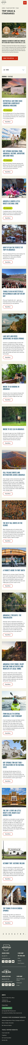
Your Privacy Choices (7, 1008)
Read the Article (8, 58)
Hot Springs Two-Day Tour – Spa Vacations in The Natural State (13, 764)
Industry (19, 960)
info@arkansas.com (6, 958)
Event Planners (21, 963)
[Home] (3, 3)
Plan (17, 8)
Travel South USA (5, 1033)
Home (3, 8)
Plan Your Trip (10, 8)
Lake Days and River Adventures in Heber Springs (13, 337)
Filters (7, 70)
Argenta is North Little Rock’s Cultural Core (11, 202)
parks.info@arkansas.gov (7, 981)
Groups (18, 985)
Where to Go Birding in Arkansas (11, 388)
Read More (9, 122)
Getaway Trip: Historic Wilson (13, 863)
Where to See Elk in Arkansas (13, 429)
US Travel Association (6, 1037)
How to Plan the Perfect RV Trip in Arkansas (13, 248)
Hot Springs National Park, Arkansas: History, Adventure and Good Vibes (14, 153)
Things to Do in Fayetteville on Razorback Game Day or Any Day (14, 293)
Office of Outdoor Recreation (8, 1023)
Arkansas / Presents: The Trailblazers (12, 616)
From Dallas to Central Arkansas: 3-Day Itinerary (12, 715)
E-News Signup (20, 953)
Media (19, 958)
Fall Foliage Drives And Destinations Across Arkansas (14, 473)
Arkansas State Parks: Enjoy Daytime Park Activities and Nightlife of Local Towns (13, 666)
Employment (19, 982)
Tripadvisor (4, 1035)
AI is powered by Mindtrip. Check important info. (12, 1013)
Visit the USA (4, 1040)
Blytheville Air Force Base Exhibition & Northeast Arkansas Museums (12, 103)
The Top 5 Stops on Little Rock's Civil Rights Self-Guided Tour (12, 812)
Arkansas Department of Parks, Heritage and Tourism (13, 1020)
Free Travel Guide (21, 955)
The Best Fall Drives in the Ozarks (12, 524)
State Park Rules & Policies (21, 979)
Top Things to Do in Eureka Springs (12, 909)
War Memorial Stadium (7, 1025)
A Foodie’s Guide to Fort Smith (14, 570)
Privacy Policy (5, 1005)
